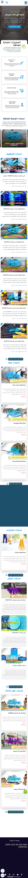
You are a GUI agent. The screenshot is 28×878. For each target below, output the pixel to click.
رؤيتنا (17, 844)
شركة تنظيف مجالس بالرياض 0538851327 (14, 275)
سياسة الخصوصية (23, 846)
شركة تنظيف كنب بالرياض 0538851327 (14, 242)
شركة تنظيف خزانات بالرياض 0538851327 (14, 209)
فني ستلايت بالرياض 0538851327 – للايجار (14, 176)
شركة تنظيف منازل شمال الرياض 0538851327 (14, 308)
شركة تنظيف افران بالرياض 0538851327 (14, 341)
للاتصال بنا (8, 844)
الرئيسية (25, 844)
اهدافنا (20, 844)
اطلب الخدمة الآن (15, 26)
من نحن (13, 844)
